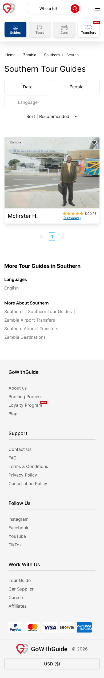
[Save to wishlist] (94, 142)
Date (28, 86)
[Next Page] (62, 236)
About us (18, 388)
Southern (52, 54)
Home (10, 54)
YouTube (17, 536)
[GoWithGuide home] (9, 9)
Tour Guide (20, 580)
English (11, 288)
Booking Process (25, 396)
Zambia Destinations (25, 337)
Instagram (19, 519)
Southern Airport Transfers (31, 328)
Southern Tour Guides (50, 311)
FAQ (13, 457)
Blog (13, 413)
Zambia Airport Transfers (29, 320)
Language (28, 102)
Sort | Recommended (47, 116)
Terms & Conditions (28, 466)
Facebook (19, 527)
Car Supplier (21, 589)
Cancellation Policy (28, 483)
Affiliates (17, 606)
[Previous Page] (41, 236)
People (76, 86)
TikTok (15, 544)
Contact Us (20, 449)
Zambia (29, 54)
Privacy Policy (23, 475)
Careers (16, 597)
